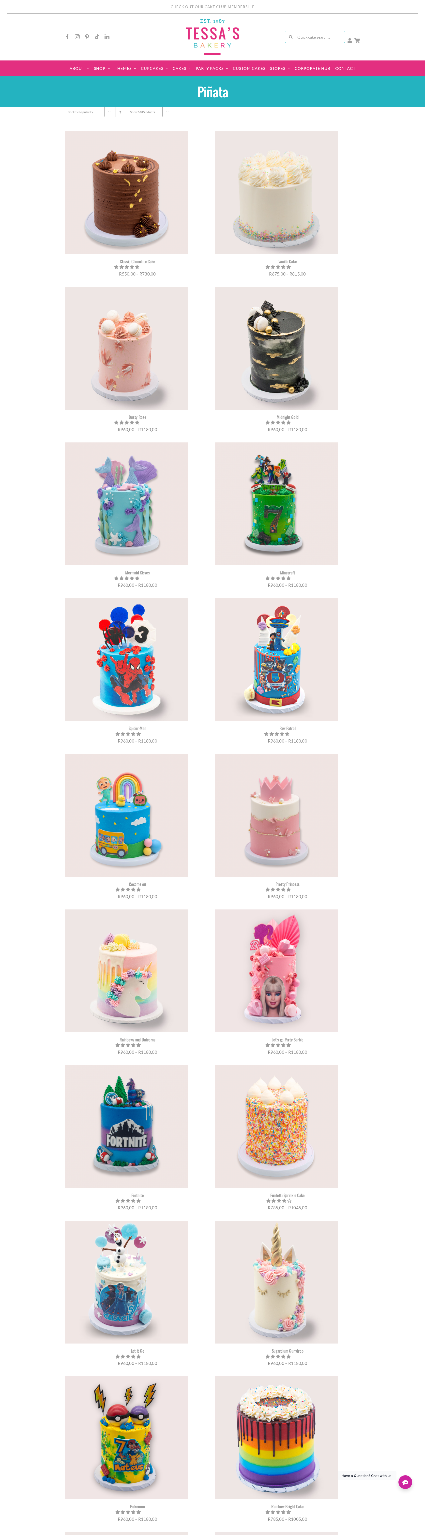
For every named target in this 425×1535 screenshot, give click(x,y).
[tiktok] (97, 36)
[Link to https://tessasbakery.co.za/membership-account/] (350, 40)
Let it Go (137, 1351)
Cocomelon (137, 884)
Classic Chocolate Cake (137, 261)
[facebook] (67, 36)
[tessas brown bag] (212, 20)
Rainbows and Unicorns (137, 1040)
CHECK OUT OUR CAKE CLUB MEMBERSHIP (213, 6)
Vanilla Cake (287, 261)
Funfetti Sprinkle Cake (287, 1195)
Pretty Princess (287, 884)
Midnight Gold (288, 417)
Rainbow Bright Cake (287, 1506)
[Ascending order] (120, 112)
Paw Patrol (287, 728)
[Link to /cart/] (357, 40)
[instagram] (77, 36)
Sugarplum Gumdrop (288, 1351)
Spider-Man (137, 728)
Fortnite (137, 1195)
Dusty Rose (137, 417)
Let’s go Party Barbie (288, 1040)
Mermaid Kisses (137, 573)
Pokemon (137, 1506)
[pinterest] (87, 36)
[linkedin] (107, 36)
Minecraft (287, 573)
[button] (127, 266)
